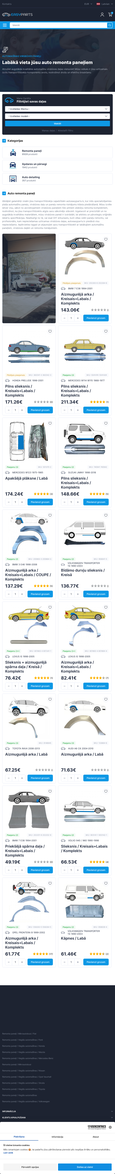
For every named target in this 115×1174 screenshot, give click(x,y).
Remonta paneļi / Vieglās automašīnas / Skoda (23, 1083)
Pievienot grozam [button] (96, 318)
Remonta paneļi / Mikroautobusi (16, 1064)
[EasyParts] (17, 14)
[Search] (109, 25)
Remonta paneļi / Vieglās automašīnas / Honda (23, 1046)
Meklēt (57, 123)
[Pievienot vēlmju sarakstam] (106, 239)
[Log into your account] (102, 14)
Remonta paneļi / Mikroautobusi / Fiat (19, 1033)
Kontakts (7, 4)
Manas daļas (48, 130)
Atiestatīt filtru (65, 130)
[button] (64, 318)
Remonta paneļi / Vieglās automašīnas (19, 1095)
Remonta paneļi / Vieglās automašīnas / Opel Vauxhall (26, 1077)
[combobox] (57, 109)
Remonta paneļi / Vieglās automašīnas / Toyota (23, 1089)
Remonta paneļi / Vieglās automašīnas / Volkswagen (26, 1101)
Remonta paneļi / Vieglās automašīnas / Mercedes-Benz (27, 1058)
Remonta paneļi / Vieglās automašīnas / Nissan (23, 1070)
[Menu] (4, 25)
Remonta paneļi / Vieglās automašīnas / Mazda (23, 1052)
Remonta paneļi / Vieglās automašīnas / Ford (22, 1040)
